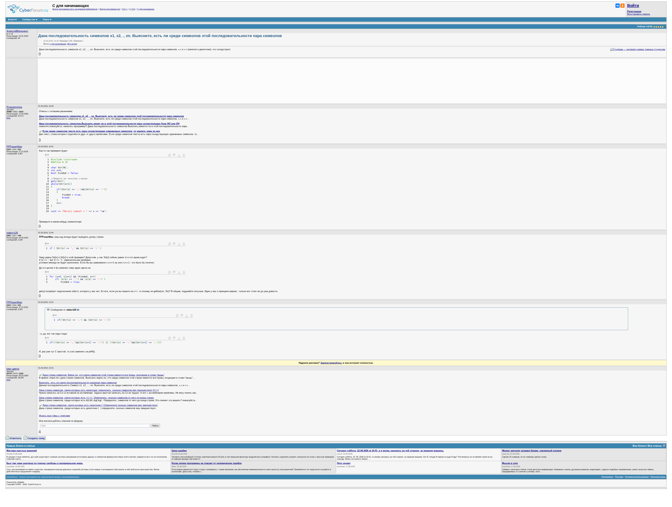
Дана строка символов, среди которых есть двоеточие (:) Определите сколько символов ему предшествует (100, 405)
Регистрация (634, 11)
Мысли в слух (510, 463)
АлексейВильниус (17, 31)
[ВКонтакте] (617, 5)
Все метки (72, 44)
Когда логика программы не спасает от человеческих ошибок (207, 463)
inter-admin (12, 369)
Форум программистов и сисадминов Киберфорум (74, 9)
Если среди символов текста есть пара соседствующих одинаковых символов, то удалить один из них (101, 131)
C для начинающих (145, 9)
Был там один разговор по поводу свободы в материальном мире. (44, 463)
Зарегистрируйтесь (331, 363)
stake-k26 (12, 232)
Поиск (46, 19)
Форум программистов (110, 9)
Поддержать (607, 477)
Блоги (11, 19)
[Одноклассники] (622, 5)
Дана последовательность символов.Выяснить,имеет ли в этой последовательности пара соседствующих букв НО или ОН (109, 123)
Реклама (619, 477)
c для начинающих (58, 44)
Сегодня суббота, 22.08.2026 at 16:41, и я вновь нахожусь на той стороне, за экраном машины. (390, 450)
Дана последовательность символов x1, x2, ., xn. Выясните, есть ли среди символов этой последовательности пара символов (111, 116)
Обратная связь (658, 477)
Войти (633, 5)
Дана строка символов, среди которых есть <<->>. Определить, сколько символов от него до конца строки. (96, 397)
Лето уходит (344, 463)
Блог (8, 118)
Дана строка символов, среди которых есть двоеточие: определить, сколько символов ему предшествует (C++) (99, 390)
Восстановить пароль (638, 14)
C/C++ (124, 9)
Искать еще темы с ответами (54, 415)
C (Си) (132, 9)
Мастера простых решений (21, 450)
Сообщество (28, 19)
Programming (14, 107)
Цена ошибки (179, 450)
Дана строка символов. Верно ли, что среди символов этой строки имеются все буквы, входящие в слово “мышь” (103, 375)
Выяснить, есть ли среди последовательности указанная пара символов (78, 382)
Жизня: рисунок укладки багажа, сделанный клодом (531, 450)
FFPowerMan (14, 146)
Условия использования (637, 477)
